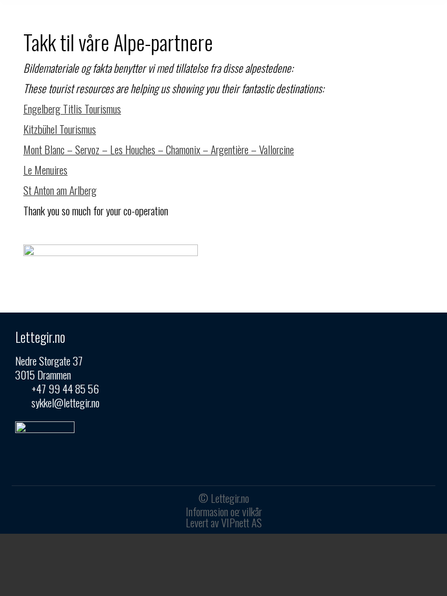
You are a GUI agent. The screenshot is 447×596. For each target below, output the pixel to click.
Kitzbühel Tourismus (59, 128)
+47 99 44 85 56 (65, 388)
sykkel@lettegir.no (65, 402)
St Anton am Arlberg (60, 190)
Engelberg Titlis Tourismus (72, 108)
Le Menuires (45, 169)
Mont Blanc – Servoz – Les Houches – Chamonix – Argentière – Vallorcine (158, 149)
